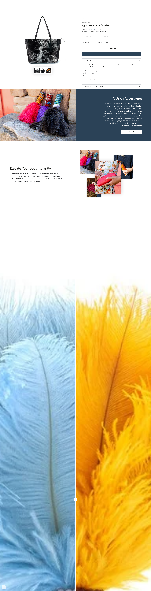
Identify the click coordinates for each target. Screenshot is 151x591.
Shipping (91, 31)
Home (83, 18)
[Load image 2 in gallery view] (42, 70)
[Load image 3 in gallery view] (48, 70)
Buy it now (111, 54)
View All (132, 131)
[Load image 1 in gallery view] (37, 70)
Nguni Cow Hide (86, 22)
